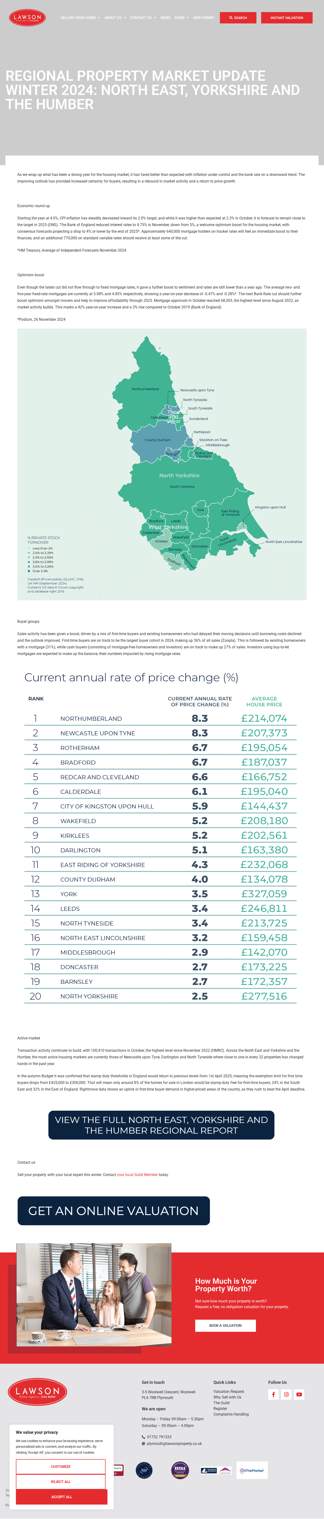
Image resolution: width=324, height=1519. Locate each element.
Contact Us (141, 18)
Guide (180, 18)
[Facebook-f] (273, 1394)
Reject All (61, 1482)
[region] (61, 1467)
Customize (60, 1467)
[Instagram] (286, 1394)
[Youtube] (299, 1394)
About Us (112, 18)
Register (220, 1408)
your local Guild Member (137, 1174)
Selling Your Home (78, 18)
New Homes (203, 18)
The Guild (221, 1403)
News (165, 18)
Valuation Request (228, 1391)
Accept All (61, 1497)
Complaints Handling (231, 1414)
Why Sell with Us (227, 1397)
